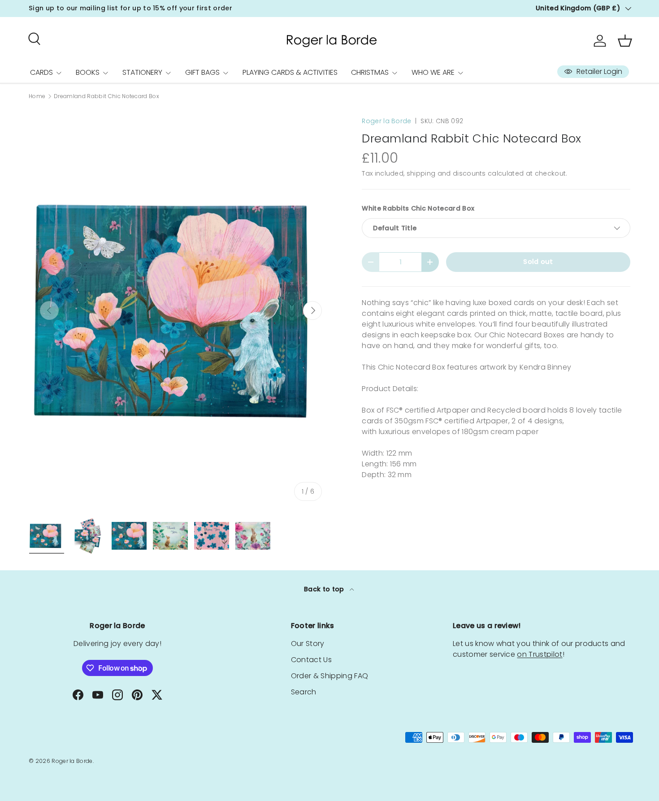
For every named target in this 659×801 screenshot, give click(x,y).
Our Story (308, 643)
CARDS (41, 72)
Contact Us (311, 660)
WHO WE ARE (433, 72)
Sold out (538, 261)
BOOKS (88, 72)
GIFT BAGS (202, 72)
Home (37, 96)
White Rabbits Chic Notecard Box (418, 208)
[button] (625, 41)
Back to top (325, 589)
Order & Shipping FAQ (329, 676)
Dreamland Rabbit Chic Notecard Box (106, 96)
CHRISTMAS (370, 72)
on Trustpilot (539, 654)
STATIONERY (142, 72)
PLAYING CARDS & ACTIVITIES (290, 72)
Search (303, 692)
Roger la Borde (386, 120)
